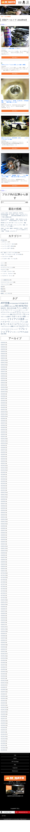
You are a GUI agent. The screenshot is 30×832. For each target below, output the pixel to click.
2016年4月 (3, 617)
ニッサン (26, 319)
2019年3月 (3, 539)
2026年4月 (3, 351)
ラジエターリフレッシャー (11, 329)
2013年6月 (3, 694)
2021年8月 (3, 474)
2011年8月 (3, 743)
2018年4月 (3, 564)
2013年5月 (3, 696)
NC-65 (18, 306)
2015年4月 (3, 644)
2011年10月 (3, 738)
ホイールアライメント (18, 324)
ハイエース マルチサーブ (8, 273)
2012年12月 (3, 707)
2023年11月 (3, 414)
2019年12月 (3, 519)
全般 (2, 286)
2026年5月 (3, 349)
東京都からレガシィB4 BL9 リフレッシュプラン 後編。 (14, 222)
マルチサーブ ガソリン (7, 275)
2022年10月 (3, 443)
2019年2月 (3, 541)
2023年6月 (3, 425)
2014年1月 (3, 678)
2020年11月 (3, 494)
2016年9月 (3, 606)
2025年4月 (3, 378)
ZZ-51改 (13, 308)
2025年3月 (3, 380)
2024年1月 (3, 409)
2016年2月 (3, 622)
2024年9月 (3, 394)
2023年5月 (3, 427)
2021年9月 (3, 472)
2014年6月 (3, 667)
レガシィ (14, 332)
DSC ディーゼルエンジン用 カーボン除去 (12, 254)
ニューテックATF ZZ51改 (8, 246)
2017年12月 (3, 573)
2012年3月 (3, 727)
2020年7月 (3, 503)
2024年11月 (3, 389)
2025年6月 (3, 373)
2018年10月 (3, 550)
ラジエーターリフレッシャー (7, 282)
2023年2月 (3, 434)
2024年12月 (3, 387)
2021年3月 (3, 485)
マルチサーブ (3, 269)
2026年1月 (3, 358)
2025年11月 (3, 362)
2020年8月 (3, 501)
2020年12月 (3, 492)
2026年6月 (3, 347)
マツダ (16, 326)
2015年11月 (3, 629)
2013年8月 (3, 689)
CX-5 (26, 303)
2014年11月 (3, 656)
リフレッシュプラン (5, 284)
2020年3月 (3, 512)
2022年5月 (3, 454)
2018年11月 (3, 548)
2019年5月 (3, 535)
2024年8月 (3, 396)
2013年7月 (3, 691)
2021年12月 (3, 465)
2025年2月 (3, 382)
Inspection (15, 767)
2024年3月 (3, 405)
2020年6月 (3, 506)
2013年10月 (3, 685)
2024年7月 (3, 398)
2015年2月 (3, 649)
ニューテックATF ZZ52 (7, 248)
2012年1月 (3, 732)
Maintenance (15, 771)
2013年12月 (3, 680)
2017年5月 (3, 588)
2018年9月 (3, 553)
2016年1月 (3, 624)
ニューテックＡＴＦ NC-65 (8, 244)
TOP (2, 16)
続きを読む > (15, 57)
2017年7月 (3, 584)
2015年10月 (3, 631)
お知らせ (3, 265)
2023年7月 (3, 423)
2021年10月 (3, 470)
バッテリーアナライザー (15, 321)
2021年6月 (3, 479)
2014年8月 (3, 662)
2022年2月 (3, 461)
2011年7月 (3, 745)
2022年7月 (3, 450)
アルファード (8, 310)
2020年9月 (3, 499)
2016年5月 (3, 615)
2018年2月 (3, 568)
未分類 (2, 291)
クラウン (18, 312)
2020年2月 (3, 514)
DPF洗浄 (2, 306)
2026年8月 (3, 342)
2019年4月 (3, 537)
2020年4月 (3, 510)
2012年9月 (3, 714)
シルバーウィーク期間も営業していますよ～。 (12, 48)
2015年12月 (3, 626)
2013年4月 (3, 698)
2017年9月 (3, 579)
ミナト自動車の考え (5, 280)
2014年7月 (3, 665)
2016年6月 (3, 613)
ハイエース (5, 322)
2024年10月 (3, 391)
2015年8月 (3, 635)
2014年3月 (3, 673)
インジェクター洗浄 (17, 310)
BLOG (15, 758)
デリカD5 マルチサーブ (7, 271)
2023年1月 (3, 436)
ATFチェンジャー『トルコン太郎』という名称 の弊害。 (13, 64)
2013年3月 (3, 700)
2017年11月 (3, 575)
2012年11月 (3, 709)
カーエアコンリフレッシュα (7, 267)
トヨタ (13, 316)
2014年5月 (3, 669)
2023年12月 (3, 411)
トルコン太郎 (21, 316)
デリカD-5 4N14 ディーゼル (9, 258)
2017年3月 (3, 593)
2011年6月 (3, 747)
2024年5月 (3, 403)
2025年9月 (3, 367)
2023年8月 (3, 420)
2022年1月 (3, 463)
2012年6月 (3, 720)
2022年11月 (3, 441)
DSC (7, 306)
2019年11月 (3, 521)
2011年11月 (3, 736)
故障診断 (26, 332)
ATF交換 (2, 240)
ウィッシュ (23, 310)
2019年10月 (3, 523)
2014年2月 (3, 676)
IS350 (10, 306)
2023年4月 (3, 429)
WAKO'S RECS (6, 308)
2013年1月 (3, 705)
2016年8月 (3, 609)
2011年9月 (3, 741)
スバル (27, 314)
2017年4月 (3, 591)
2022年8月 (3, 447)
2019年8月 (3, 528)
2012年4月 (3, 725)
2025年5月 (3, 376)
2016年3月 (3, 620)
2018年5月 (3, 562)
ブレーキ (6, 324)
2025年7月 (3, 371)
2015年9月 (3, 633)
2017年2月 (3, 595)
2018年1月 (3, 570)
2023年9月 (3, 418)
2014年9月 (3, 660)
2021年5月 (3, 481)
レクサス (21, 332)
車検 (5, 333)
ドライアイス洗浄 (15, 319)
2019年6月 (3, 532)
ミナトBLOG (8, 16)
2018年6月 (3, 559)
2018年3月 (3, 566)
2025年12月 (3, 360)
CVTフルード (5, 241)
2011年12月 (3, 734)
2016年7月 (3, 611)
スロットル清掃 (5, 316)
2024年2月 (3, 407)
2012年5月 (3, 723)
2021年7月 (3, 476)
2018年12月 (3, 546)
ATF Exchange (15, 761)
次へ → (4, 24)
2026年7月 (3, 344)
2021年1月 (3, 490)
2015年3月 (3, 647)
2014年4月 (3, 671)
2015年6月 (3, 640)
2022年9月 (3, 445)
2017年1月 (3, 597)
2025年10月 (3, 364)
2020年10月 (3, 497)
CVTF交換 (21, 303)
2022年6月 (3, 452)
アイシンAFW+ (22, 308)
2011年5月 (3, 750)
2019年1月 (3, 544)
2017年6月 (3, 586)
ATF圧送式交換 (14, 303)
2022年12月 (3, 438)
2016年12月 (3, 600)
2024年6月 (3, 400)
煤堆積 (2, 333)
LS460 (13, 306)
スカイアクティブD (6, 256)
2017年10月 (3, 577)
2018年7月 (3, 557)
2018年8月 (3, 555)
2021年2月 (3, 488)
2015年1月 (3, 651)
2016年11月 (3, 602)
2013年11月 (3, 682)
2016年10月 (3, 604)
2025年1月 (3, 385)
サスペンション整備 (7, 314)
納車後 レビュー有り (5, 293)
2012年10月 (3, 712)
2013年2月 (3, 703)
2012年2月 (3, 729)
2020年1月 (3, 517)
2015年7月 (3, 638)
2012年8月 (3, 716)
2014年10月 (3, 658)
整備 (2, 288)
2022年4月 (3, 456)
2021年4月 (3, 483)
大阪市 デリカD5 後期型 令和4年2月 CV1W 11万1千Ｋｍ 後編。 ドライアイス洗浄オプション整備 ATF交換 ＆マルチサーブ (14, 230)
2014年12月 (3, 653)
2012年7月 (3, 718)
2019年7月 (3, 530)
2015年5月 (3, 642)
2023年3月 (3, 432)
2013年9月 (3, 687)
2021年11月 (3, 467)
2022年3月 (3, 459)
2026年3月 (3, 353)
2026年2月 (3, 356)
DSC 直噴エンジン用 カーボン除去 (9, 252)
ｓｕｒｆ (3, 262)
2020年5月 (3, 508)
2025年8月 (3, 369)
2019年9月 (3, 526)
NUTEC (24, 306)
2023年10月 (3, 416)
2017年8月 (3, 582)
